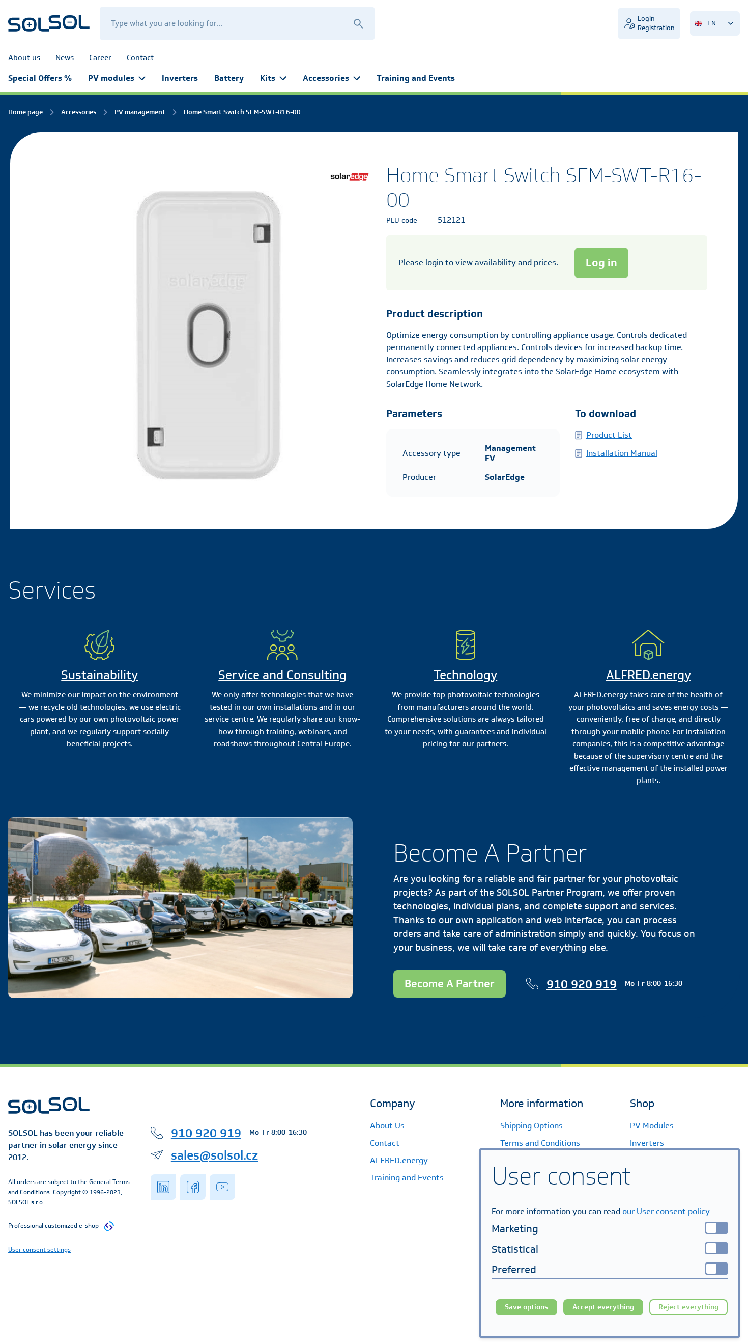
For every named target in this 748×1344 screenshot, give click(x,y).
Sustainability (99, 674)
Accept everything (603, 1307)
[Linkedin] (163, 1187)
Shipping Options (531, 1126)
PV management (139, 112)
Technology (465, 674)
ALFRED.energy (648, 674)
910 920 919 (581, 983)
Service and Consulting (282, 674)
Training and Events (416, 78)
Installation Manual (621, 453)
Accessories (326, 78)
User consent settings (39, 1249)
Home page (25, 112)
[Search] (358, 23)
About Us (387, 1126)
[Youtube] (222, 1187)
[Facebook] (193, 1187)
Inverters (180, 78)
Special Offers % (40, 78)
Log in (601, 262)
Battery (229, 78)
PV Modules (652, 1126)
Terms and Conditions (540, 1143)
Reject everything (688, 1307)
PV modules (111, 78)
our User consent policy (666, 1211)
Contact (384, 1143)
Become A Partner (450, 983)
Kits (267, 78)
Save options (526, 1307)
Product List (609, 435)
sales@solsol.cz (214, 1155)
